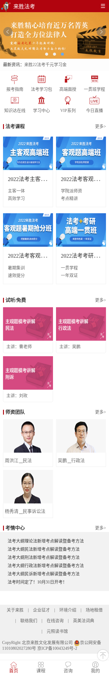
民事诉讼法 (34, 511)
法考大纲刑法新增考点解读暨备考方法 (44, 557)
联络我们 (28, 620)
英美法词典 (83, 620)
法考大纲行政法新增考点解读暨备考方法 (46, 565)
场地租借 (94, 610)
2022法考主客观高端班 (35, 179)
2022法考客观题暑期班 (35, 256)
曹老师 (25, 346)
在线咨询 (55, 620)
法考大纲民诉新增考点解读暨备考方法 (44, 574)
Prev (8, 32)
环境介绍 (67, 610)
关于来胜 (15, 610)
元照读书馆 (57, 631)
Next (101, 32)
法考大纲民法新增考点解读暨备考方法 (44, 549)
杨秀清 (11, 511)
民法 (27, 460)
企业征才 (41, 610)
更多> (100, 126)
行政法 (78, 460)
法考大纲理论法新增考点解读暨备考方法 (46, 541)
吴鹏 (76, 346)
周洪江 (11, 460)
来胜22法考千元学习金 (45, 64)
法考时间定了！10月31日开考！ (37, 582)
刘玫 (23, 395)
